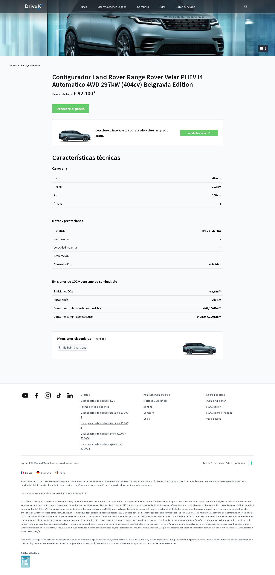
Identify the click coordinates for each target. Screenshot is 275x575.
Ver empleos (213, 418)
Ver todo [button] (100, 339)
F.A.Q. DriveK (213, 406)
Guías (146, 418)
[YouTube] (25, 395)
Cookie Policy (225, 463)
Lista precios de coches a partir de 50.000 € (101, 446)
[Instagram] (47, 395)
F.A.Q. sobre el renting (219, 412)
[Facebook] (36, 395)
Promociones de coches (95, 406)
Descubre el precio (71, 109)
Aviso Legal (240, 463)
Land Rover (14, 65)
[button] (199, 133)
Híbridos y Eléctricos (155, 400)
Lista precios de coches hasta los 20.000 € (104, 415)
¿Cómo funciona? (216, 400)
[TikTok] (58, 395)
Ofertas (85, 394)
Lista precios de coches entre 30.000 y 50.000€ (103, 436)
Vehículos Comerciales (156, 394)
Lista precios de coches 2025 (98, 400)
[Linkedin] (70, 395)
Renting (147, 406)
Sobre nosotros (215, 394)
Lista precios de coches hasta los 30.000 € (104, 425)
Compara (148, 412)
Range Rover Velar (31, 65)
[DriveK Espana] (34, 7)
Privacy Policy (209, 463)
